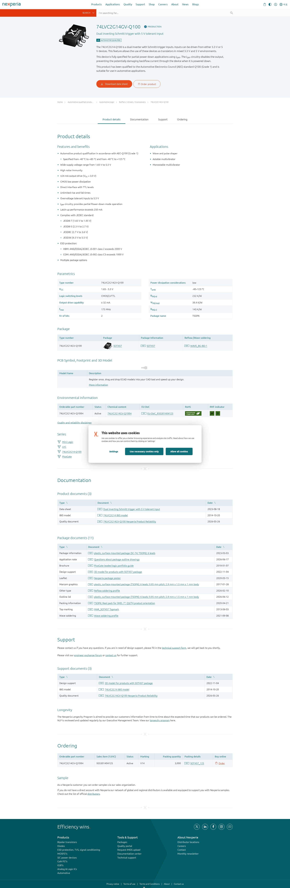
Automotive (63, 873)
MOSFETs (62, 853)
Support (140, 4)
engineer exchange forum (88, 655)
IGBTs (60, 865)
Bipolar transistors (67, 842)
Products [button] (96, 4)
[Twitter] (197, 827)
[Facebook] (213, 827)
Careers (163, 4)
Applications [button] (112, 4)
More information (98, 384)
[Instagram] (221, 827)
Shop (152, 4)
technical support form (174, 647)
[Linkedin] (205, 827)
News (185, 4)
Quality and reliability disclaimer (74, 422)
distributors (93, 793)
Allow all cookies (179, 451)
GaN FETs (62, 861)
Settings (113, 451)
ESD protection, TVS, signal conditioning (78, 849)
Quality (128, 4)
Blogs (195, 4)
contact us (110, 655)
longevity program (160, 720)
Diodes (61, 846)
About (175, 4)
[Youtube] (230, 827)
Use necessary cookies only (144, 451)
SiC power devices (67, 857)
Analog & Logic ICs (67, 869)
